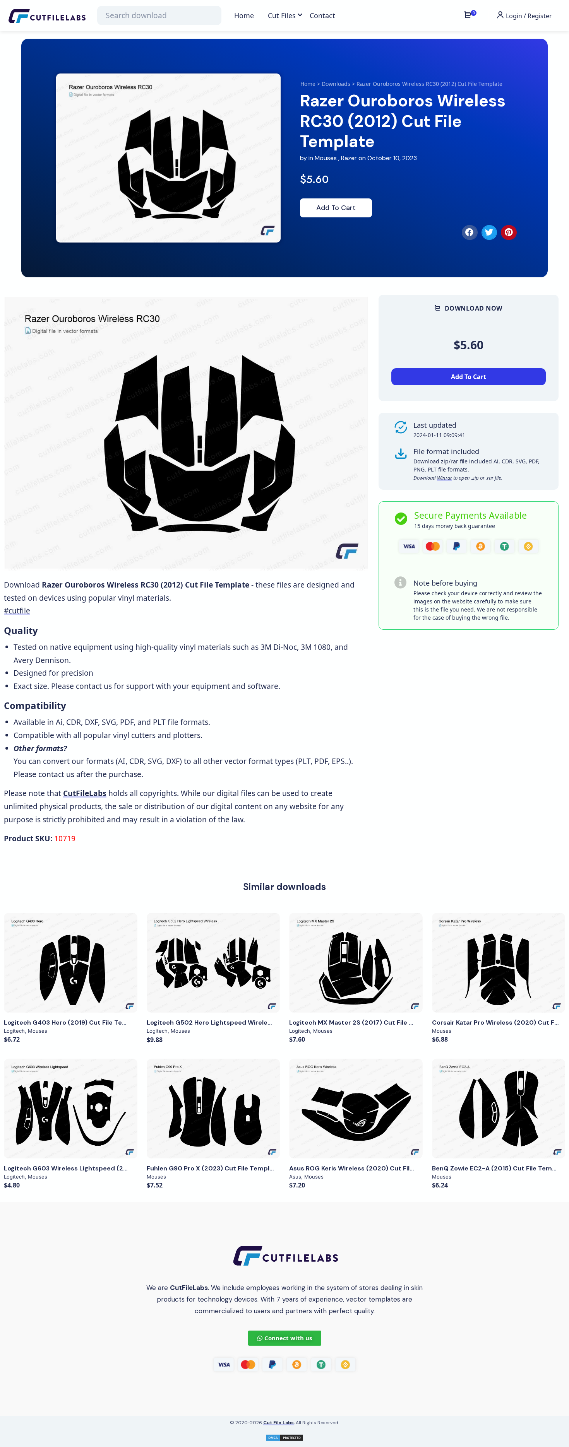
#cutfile (17, 610)
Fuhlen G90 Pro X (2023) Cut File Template (213, 1168)
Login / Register (528, 16)
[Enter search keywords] (159, 15)
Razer (349, 158)
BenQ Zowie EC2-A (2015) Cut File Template (500, 1168)
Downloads (336, 83)
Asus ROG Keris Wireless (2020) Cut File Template (367, 1168)
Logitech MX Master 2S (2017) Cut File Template (364, 1022)
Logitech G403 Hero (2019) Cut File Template (74, 1022)
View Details (70, 962)
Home (307, 83)
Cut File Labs (278, 1423)
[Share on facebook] (470, 232)
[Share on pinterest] (509, 232)
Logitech (14, 1031)
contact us (94, 686)
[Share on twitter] (489, 232)
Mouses (326, 158)
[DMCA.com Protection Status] (284, 1437)
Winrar (444, 477)
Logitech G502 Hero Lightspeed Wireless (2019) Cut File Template (250, 1022)
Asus (295, 1177)
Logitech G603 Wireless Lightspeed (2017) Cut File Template (99, 1168)
